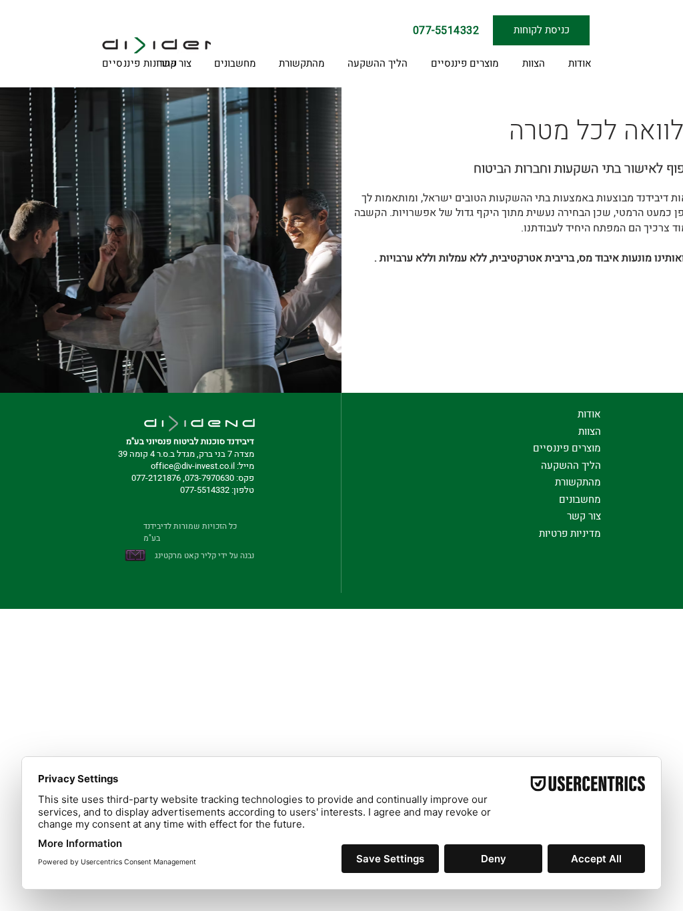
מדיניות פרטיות (570, 533)
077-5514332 (204, 490)
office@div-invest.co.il (193, 466)
